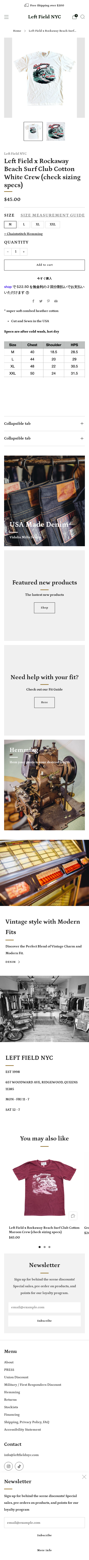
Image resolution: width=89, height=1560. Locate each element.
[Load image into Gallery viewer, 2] (55, 131)
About (8, 1362)
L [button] (24, 224)
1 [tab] (40, 1247)
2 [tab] (45, 1247)
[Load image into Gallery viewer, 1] (33, 131)
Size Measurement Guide (53, 215)
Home (17, 31)
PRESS (9, 1370)
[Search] (82, 16)
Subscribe (44, 1535)
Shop (44, 607)
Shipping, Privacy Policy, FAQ (26, 1422)
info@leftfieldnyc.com (21, 1455)
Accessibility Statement (22, 1430)
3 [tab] (49, 1247)
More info (44, 1550)
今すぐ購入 (44, 278)
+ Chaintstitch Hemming (23, 234)
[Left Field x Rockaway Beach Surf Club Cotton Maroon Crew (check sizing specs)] (44, 1187)
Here (44, 702)
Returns (10, 1400)
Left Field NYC (44, 17)
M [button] (10, 224)
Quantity (16, 242)
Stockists (11, 1407)
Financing (12, 1415)
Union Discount (16, 1377)
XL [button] (38, 224)
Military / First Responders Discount (32, 1385)
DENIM (10, 962)
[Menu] (6, 17)
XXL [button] (53, 224)
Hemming (12, 1392)
